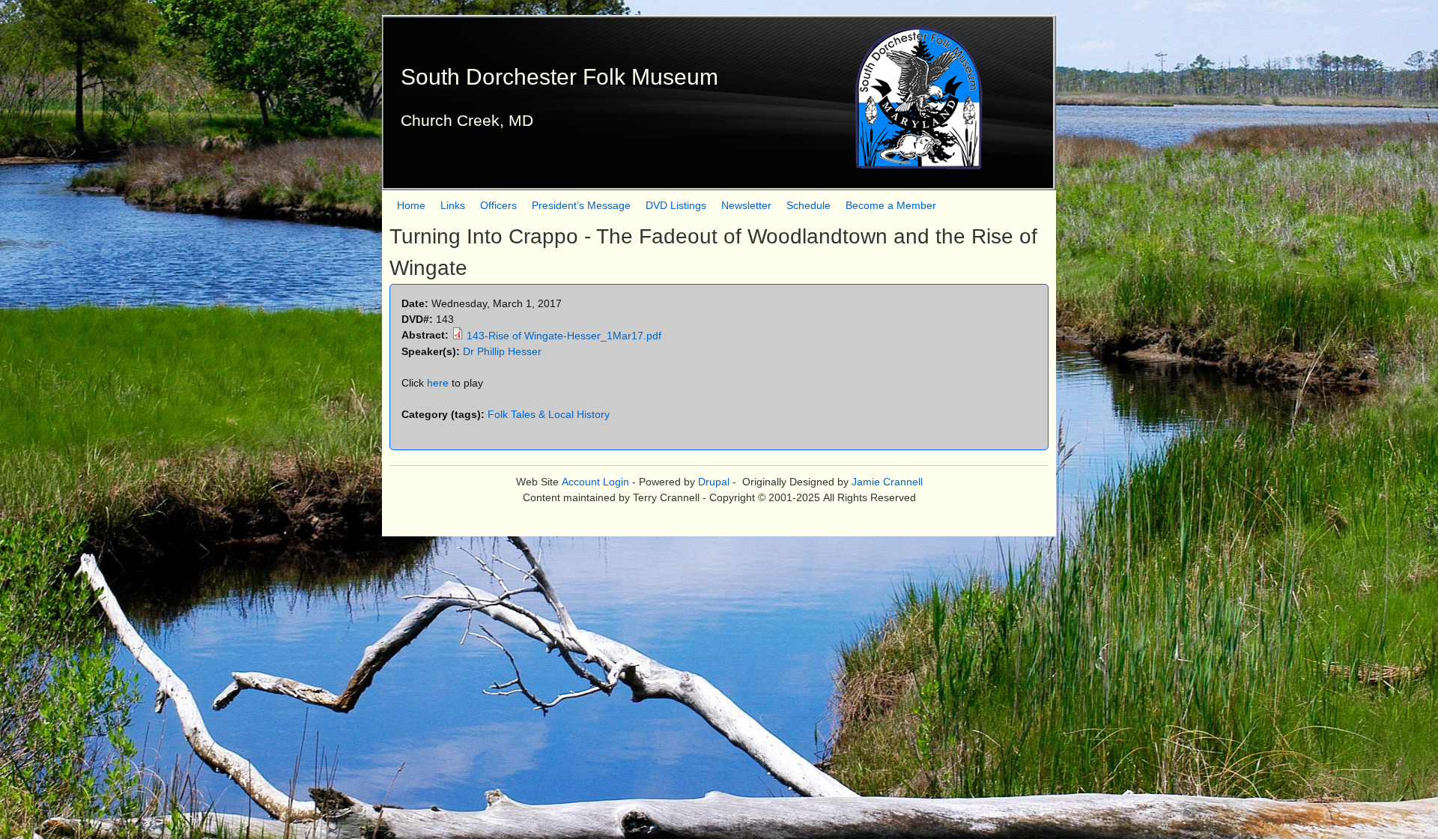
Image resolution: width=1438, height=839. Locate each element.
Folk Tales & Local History (549, 414)
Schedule (808, 205)
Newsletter (746, 205)
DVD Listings (676, 205)
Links (452, 205)
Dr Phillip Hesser (502, 351)
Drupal (713, 482)
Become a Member (891, 205)
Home (411, 205)
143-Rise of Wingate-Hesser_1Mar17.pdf (564, 336)
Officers (498, 205)
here (438, 383)
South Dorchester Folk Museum (559, 76)
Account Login (595, 482)
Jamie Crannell (887, 482)
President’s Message (581, 205)
